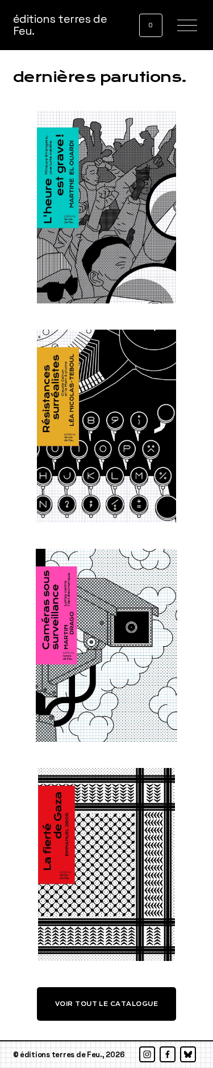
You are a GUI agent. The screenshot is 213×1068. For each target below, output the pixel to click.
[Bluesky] (188, 1054)
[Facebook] (168, 1054)
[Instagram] (147, 1054)
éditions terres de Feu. (60, 25)
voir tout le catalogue (106, 1004)
